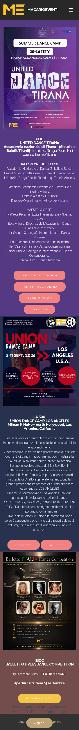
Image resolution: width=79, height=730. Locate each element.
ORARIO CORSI (39, 298)
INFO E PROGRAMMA (39, 275)
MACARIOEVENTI (43, 10)
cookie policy (56, 712)
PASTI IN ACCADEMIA (40, 286)
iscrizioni (39, 309)
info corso (23, 545)
